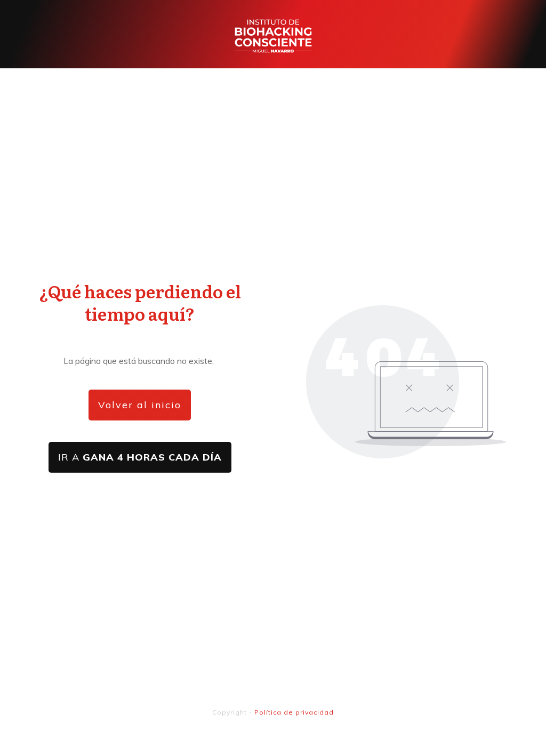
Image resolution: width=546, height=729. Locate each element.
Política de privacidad (294, 712)
